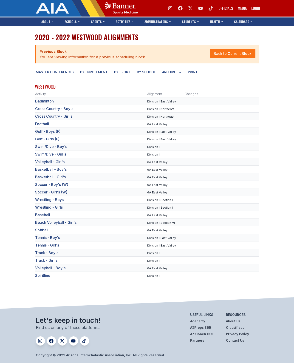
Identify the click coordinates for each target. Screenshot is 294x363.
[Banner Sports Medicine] (121, 8)
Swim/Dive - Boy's (51, 146)
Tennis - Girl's (47, 245)
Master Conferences (55, 72)
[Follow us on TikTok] (210, 8)
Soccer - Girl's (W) (51, 192)
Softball (41, 230)
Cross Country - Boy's (54, 108)
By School (146, 72)
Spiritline (42, 275)
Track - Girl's (46, 260)
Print (193, 72)
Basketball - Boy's (51, 169)
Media (242, 8)
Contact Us (235, 340)
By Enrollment (94, 72)
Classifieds (235, 327)
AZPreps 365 (200, 327)
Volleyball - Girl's (50, 161)
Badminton (44, 101)
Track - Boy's (46, 252)
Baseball (42, 215)
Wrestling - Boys (49, 199)
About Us (233, 321)
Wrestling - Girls (49, 207)
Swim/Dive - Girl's (50, 154)
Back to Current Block (233, 53)
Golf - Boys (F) (47, 131)
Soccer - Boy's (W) (51, 184)
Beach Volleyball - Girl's (55, 222)
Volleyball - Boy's (50, 268)
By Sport (122, 72)
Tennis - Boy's (47, 237)
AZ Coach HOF (202, 334)
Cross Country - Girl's (53, 116)
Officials (225, 8)
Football (42, 124)
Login (255, 8)
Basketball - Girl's (50, 177)
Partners (197, 340)
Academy (197, 321)
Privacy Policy (237, 334)
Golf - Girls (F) (47, 139)
